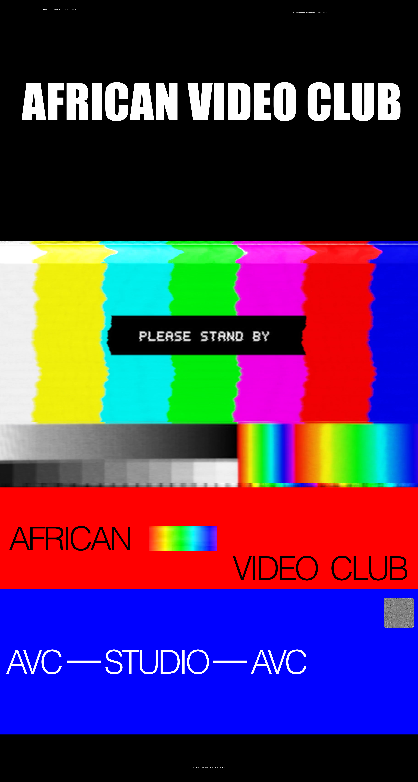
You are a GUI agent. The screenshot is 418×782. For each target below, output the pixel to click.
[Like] (399, 17)
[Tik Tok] (392, 17)
